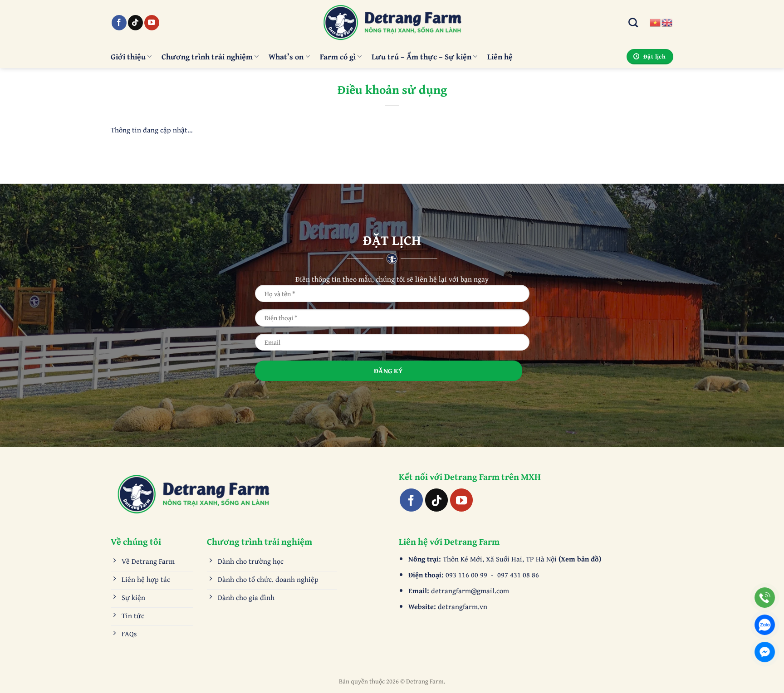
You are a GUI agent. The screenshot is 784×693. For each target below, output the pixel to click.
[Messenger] (765, 652)
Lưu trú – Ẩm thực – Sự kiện (421, 56)
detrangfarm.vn (462, 606)
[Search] (633, 22)
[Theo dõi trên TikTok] (135, 22)
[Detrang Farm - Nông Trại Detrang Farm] (392, 22)
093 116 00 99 (467, 574)
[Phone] (765, 597)
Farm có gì (338, 56)
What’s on (286, 56)
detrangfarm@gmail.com (470, 590)
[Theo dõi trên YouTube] (151, 22)
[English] (667, 21)
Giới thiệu (128, 56)
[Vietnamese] (656, 21)
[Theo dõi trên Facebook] (119, 22)
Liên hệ (500, 56)
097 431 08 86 (518, 574)
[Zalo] (765, 625)
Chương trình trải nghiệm (207, 56)
